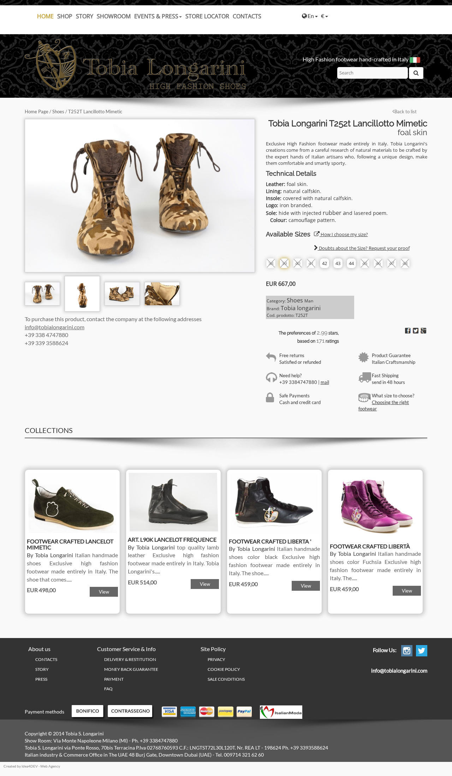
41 (311, 263)
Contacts (247, 16)
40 (297, 263)
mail (325, 382)
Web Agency (50, 766)
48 (405, 263)
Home (45, 16)
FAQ (108, 688)
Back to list (405, 111)
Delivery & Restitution (130, 659)
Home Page (36, 111)
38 (270, 263)
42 (324, 263)
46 (378, 263)
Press (41, 679)
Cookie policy (224, 669)
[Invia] (416, 73)
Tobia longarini (301, 308)
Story (84, 16)
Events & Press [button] (156, 16)
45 (364, 263)
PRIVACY (216, 659)
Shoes (58, 111)
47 (391, 263)
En (311, 15)
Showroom (114, 16)
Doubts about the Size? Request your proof (364, 248)
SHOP (64, 16)
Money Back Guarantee (131, 669)
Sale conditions (226, 679)
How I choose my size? (344, 234)
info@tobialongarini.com (54, 327)
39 (284, 263)
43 (337, 263)
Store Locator (207, 16)
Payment (114, 679)
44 (351, 263)
